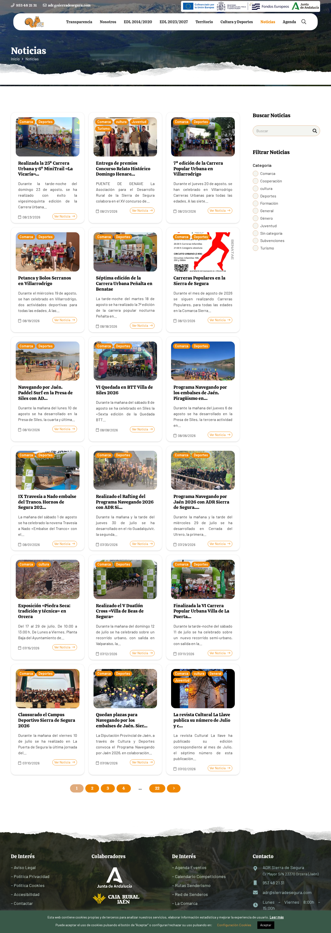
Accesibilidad (26, 894)
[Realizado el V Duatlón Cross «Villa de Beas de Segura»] (125, 607)
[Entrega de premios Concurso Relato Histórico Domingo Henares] (125, 167)
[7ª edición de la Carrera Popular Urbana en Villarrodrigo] (203, 167)
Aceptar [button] (265, 925)
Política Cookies (29, 885)
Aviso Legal (25, 867)
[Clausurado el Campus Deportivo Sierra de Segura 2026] (47, 719)
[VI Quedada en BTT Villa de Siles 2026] (125, 389)
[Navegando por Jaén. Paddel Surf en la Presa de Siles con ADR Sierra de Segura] (47, 389)
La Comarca (186, 903)
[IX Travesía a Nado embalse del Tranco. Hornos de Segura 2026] (47, 498)
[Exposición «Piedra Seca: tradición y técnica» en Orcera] (47, 607)
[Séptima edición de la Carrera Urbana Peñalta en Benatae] (125, 279)
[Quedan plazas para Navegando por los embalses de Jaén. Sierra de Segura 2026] (125, 719)
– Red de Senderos (190, 894)
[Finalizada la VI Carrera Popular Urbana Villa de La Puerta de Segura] (203, 607)
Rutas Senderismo (193, 885)
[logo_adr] (34, 22)
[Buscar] (315, 131)
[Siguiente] (174, 788)
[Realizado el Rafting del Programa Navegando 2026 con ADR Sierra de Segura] (125, 498)
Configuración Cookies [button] (234, 925)
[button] (95, 21)
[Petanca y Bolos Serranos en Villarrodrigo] (47, 279)
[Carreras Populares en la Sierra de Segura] (203, 279)
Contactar (23, 903)
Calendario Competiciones (200, 876)
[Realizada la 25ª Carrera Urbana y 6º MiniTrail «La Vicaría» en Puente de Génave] (47, 167)
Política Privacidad (31, 876)
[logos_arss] (250, 6)
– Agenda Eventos (189, 867)
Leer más (277, 917)
